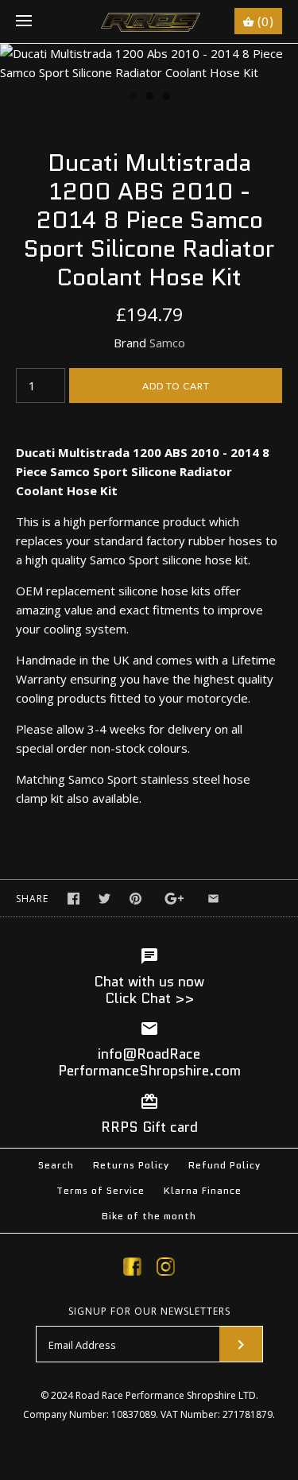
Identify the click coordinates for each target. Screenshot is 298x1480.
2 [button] (149, 98)
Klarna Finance (203, 1190)
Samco (167, 343)
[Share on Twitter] (104, 899)
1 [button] (132, 98)
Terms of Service (100, 1190)
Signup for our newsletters (149, 1311)
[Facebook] (132, 1269)
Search (56, 1165)
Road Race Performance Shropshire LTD (165, 1395)
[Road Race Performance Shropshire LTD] (149, 21)
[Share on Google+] (174, 899)
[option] (149, 63)
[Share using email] (213, 899)
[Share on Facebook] (73, 899)
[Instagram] (166, 1269)
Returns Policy (131, 1165)
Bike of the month (149, 1215)
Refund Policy (224, 1165)
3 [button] (165, 98)
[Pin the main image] (135, 899)
